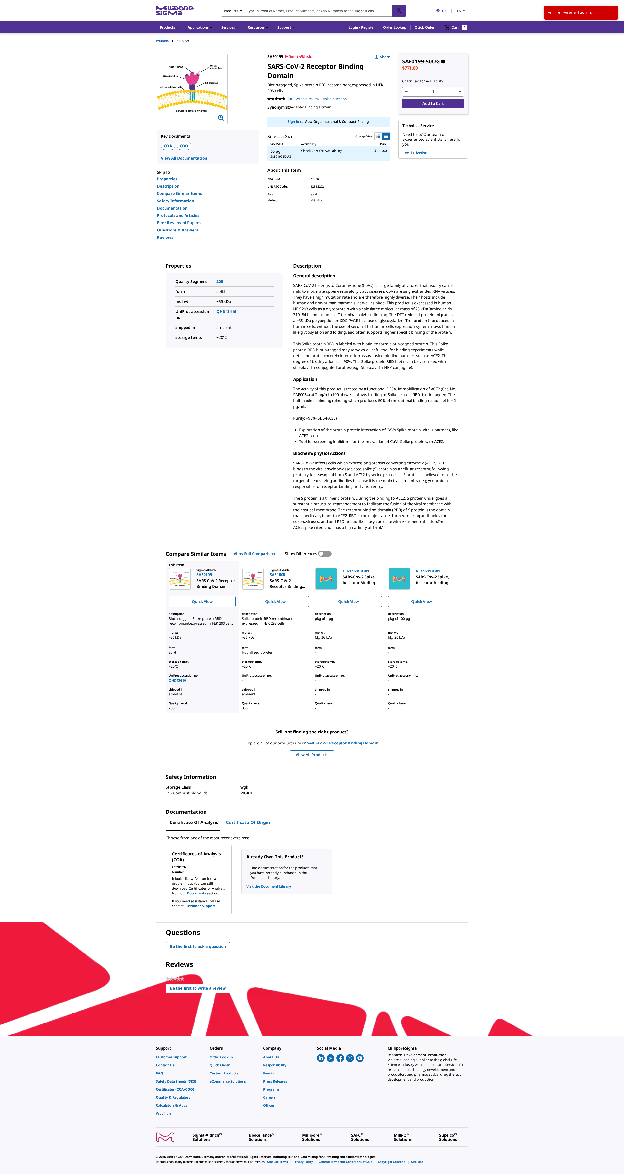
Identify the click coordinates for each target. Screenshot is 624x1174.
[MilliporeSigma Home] (175, 11)
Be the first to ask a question (198, 946)
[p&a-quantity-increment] (460, 92)
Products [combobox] (231, 11)
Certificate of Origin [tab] (248, 822)
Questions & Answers (177, 230)
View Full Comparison (254, 553)
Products (162, 41)
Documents (196, 893)
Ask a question (335, 98)
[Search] (399, 11)
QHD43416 (226, 311)
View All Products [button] (312, 754)
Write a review (307, 98)
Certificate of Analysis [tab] (194, 822)
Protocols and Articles (178, 215)
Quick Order (425, 27)
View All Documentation (184, 158)
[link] (180, 1057)
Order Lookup (394, 27)
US (444, 11)
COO (184, 146)
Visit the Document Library (268, 886)
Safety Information (175, 200)
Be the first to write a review (200, 989)
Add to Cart (433, 103)
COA (168, 146)
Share (385, 56)
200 (219, 281)
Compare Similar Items (179, 193)
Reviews (165, 237)
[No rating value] (277, 98)
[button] (362, 27)
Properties (167, 178)
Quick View (202, 601)
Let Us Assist (414, 153)
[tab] (166, 41)
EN (459, 11)
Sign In (293, 121)
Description (168, 186)
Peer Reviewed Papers (179, 222)
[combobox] (313, 11)
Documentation (172, 208)
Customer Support (200, 905)
